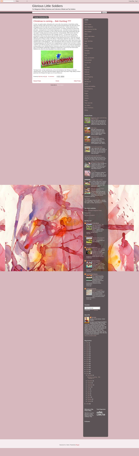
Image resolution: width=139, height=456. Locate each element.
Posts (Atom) (60, 85)
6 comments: (51, 76)
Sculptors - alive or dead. (97, 179)
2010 (87, 403)
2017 (87, 361)
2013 (87, 369)
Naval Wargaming (89, 76)
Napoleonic (87, 74)
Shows (86, 100)
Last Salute (87, 198)
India (86, 65)
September (90, 385)
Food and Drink (88, 60)
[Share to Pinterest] (63, 76)
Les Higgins (87, 67)
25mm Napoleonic (89, 26)
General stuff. (88, 62)
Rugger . (86, 93)
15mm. (86, 22)
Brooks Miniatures (89, 48)
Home (57, 81)
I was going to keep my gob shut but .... (94, 155)
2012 (87, 371)
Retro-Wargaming (89, 88)
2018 (87, 359)
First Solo (93, 171)
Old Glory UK (88, 81)
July (89, 389)
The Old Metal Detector (92, 274)
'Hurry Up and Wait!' (96, 224)
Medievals (87, 72)
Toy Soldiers (87, 105)
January (90, 401)
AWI (86, 43)
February (90, 399)
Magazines (87, 69)
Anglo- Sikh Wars (89, 41)
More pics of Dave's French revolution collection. (97, 189)
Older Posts (77, 81)
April (89, 395)
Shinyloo (87, 98)
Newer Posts (37, 81)
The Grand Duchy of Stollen (93, 260)
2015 (87, 365)
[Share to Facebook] (62, 76)
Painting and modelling (90, 86)
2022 (87, 351)
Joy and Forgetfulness (91, 247)
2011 (87, 373)
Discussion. (87, 53)
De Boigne (87, 50)
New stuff (87, 79)
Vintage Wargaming (91, 288)
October (90, 382)
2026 (87, 343)
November (90, 380)
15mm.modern (88, 24)
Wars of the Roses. (89, 107)
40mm (86, 34)
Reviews (86, 91)
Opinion (86, 84)
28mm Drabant (88, 31)
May (89, 393)
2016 (87, 363)
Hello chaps (94, 128)
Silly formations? (95, 136)
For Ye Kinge (89, 236)
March (89, 397)
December (90, 375)
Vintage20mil (88, 213)
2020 (87, 355)
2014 (87, 367)
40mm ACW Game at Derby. (97, 162)
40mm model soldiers (90, 36)
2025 (87, 345)
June (89, 391)
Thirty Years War (88, 103)
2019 (87, 357)
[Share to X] (60, 76)
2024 (87, 347)
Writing (86, 110)
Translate (96, 310)
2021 (87, 353)
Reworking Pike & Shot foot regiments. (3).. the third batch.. (98, 239)
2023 (87, 349)
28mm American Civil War (91, 29)
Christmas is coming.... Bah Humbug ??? (52, 21)
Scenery (86, 95)
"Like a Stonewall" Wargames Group (93, 210)
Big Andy (94, 317)
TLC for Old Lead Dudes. (97, 147)
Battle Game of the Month (92, 223)
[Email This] (57, 76)
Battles (86, 46)
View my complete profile (90, 335)
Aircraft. (86, 38)
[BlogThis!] (59, 76)
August (89, 387)
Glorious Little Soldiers (47, 6)
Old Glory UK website (90, 215)
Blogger (77, 444)
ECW (86, 55)
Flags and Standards (89, 57)
